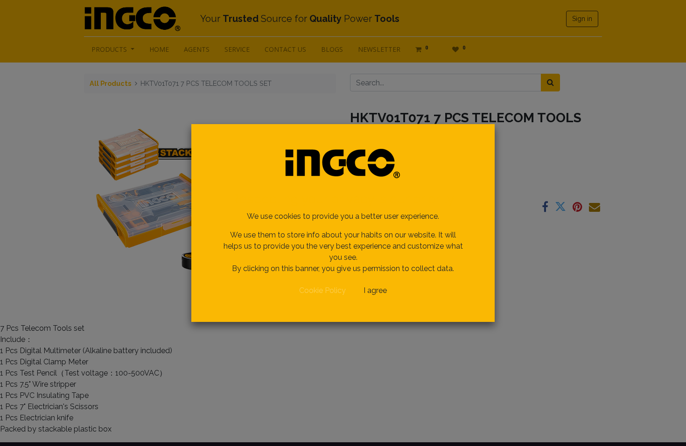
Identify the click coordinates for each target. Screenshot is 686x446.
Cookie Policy (322, 290)
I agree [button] (375, 290)
